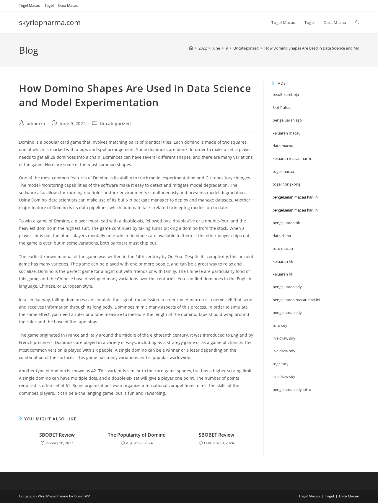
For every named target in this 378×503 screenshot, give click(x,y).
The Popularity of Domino (137, 435)
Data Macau (68, 5)
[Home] (191, 48)
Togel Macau (29, 5)
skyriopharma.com (50, 22)
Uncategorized (115, 123)
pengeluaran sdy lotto (292, 389)
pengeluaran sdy (287, 312)
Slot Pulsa (281, 107)
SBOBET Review (57, 435)
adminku (36, 123)
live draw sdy (284, 376)
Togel (49, 5)
